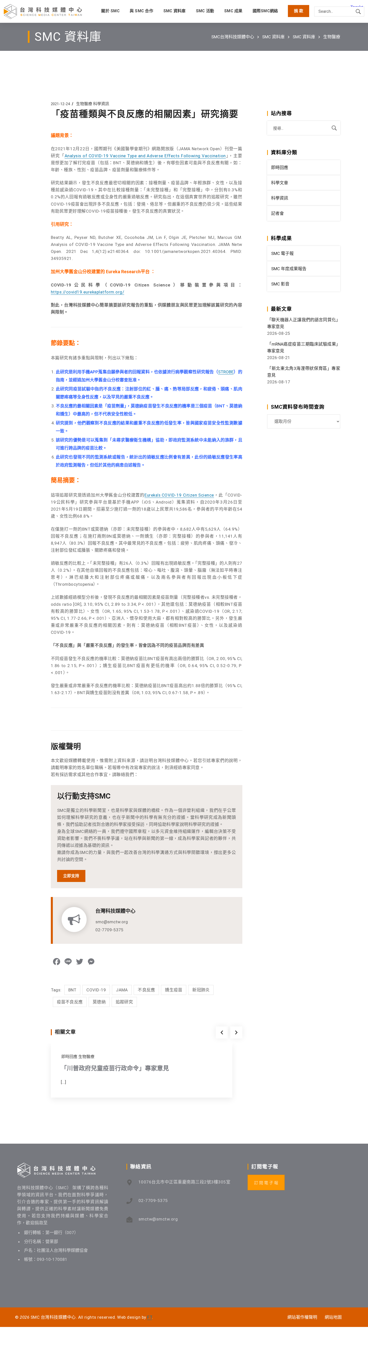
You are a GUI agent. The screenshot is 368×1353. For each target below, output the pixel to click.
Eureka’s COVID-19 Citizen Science (179, 495)
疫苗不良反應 (70, 1001)
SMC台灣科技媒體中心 (232, 36)
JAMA (122, 989)
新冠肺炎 (201, 989)
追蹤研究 (124, 1001)
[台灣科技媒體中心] (43, 11)
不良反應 (146, 989)
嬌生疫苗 (173, 989)
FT (149, 1317)
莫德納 (99, 1001)
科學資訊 (101, 103)
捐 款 (298, 11)
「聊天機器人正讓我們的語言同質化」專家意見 (303, 323)
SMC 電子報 (282, 253)
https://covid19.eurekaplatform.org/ (87, 291)
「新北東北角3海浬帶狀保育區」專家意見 (303, 372)
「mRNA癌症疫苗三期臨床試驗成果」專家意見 (303, 347)
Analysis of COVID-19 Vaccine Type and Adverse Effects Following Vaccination (145, 155)
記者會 (277, 213)
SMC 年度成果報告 (288, 268)
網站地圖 (333, 1317)
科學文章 (279, 182)
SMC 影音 (280, 283)
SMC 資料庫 (273, 36)
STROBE (226, 371)
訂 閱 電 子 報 (266, 1182)
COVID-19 (96, 989)
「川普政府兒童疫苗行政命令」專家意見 (115, 1068)
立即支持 (71, 876)
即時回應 (69, 1056)
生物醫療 (331, 36)
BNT (72, 989)
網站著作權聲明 (302, 1317)
